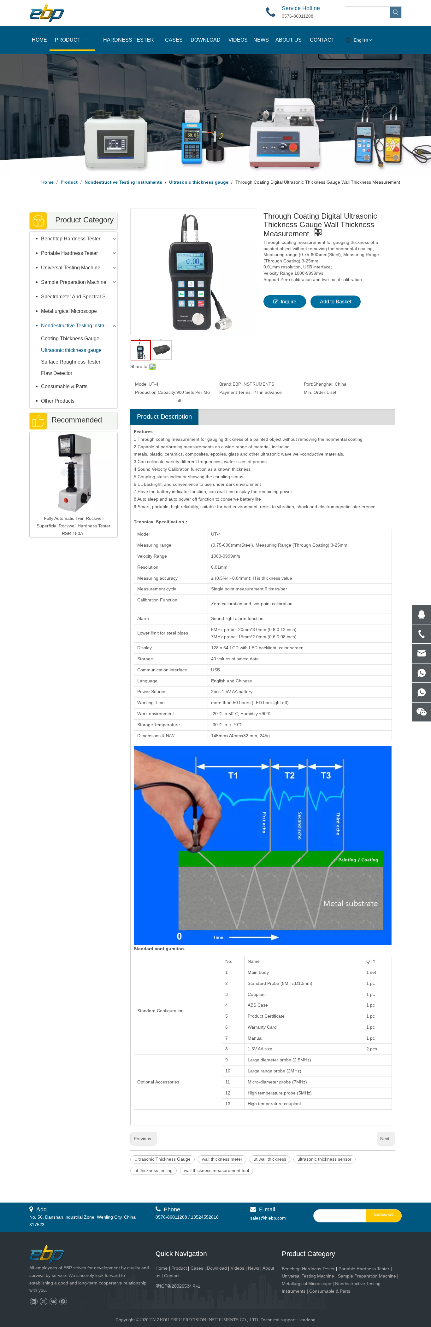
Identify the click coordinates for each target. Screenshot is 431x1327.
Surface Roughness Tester (70, 362)
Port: (308, 384)
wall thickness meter (222, 1159)
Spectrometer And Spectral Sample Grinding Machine (79, 296)
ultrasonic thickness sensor (324, 1159)
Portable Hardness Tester (69, 253)
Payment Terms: (235, 392)
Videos (237, 1268)
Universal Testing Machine (70, 267)
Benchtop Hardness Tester (70, 238)
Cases (197, 1268)
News (253, 1268)
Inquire (288, 301)
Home (162, 1268)
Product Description (164, 416)
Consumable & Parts (64, 386)
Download (217, 1268)
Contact (172, 1275)
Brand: (226, 384)
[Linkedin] (34, 1302)
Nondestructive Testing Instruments (79, 325)
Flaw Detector (56, 373)
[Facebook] (63, 1302)
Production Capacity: (155, 392)
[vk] (53, 1302)
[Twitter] (43, 1302)
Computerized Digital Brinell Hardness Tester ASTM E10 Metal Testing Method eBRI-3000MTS (73, 444)
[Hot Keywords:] (395, 12)
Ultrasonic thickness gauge (71, 350)
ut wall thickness (270, 1159)
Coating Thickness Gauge (70, 338)
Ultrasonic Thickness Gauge (162, 1159)
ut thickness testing (153, 1170)
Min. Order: (315, 392)
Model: (142, 384)
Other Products (57, 401)
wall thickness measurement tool (216, 1170)
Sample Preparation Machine (73, 282)
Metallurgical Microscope (69, 311)
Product (179, 1268)
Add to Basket (335, 301)
